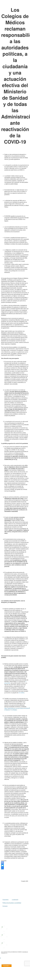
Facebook (9, 877)
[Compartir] (15, 868)
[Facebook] (15, 863)
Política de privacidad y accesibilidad (12, 903)
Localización (15, 899)
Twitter (3, 877)
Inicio (4, 3)
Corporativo (12, 3)
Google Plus (14, 877)
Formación (21, 3)
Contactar (5, 906)
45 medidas (21, 692)
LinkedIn (19, 877)
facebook (25, 911)
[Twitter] (15, 865)
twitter (21, 911)
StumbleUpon (25, 877)
